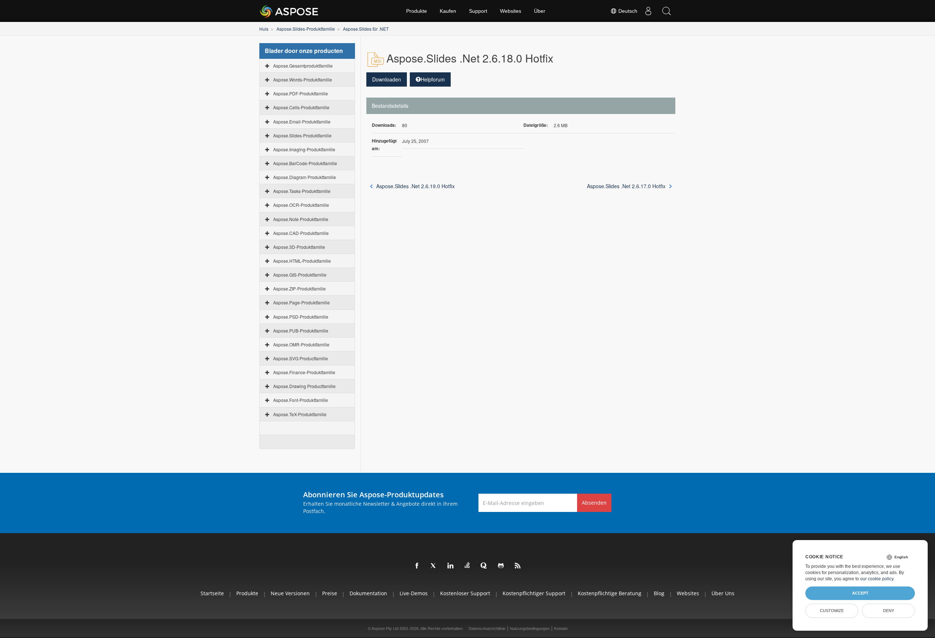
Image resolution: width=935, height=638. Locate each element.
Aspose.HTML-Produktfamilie (302, 261)
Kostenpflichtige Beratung (609, 593)
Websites (510, 11)
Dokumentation (368, 593)
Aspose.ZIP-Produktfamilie (299, 288)
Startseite (212, 593)
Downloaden (386, 79)
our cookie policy (876, 578)
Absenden (594, 502)
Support (478, 11)
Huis (263, 29)
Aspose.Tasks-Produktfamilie (302, 191)
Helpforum (433, 79)
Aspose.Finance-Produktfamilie (304, 372)
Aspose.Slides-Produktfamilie (305, 29)
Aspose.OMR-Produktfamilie (301, 344)
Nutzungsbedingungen (530, 628)
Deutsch (627, 11)
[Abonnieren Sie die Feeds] (518, 566)
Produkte (416, 11)
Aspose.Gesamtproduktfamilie (303, 65)
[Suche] (666, 11)
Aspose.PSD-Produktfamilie (300, 317)
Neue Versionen (290, 593)
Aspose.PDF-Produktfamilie (300, 93)
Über (539, 11)
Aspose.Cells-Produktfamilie (301, 107)
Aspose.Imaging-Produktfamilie (304, 149)
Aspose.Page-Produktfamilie (301, 302)
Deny (888, 610)
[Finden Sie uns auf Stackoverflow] (467, 565)
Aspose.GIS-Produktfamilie (300, 274)
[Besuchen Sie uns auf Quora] (484, 566)
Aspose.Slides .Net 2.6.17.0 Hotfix (626, 186)
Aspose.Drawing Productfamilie (304, 386)
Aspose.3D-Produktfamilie (299, 247)
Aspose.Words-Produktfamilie (302, 79)
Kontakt (561, 628)
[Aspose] (289, 11)
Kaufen (448, 11)
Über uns (722, 593)
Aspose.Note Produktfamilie (300, 219)
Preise (329, 593)
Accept (860, 593)
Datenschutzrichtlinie (487, 628)
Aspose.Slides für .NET (366, 29)
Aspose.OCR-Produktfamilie (301, 205)
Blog (659, 593)
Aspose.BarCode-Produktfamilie (305, 163)
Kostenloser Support (465, 593)
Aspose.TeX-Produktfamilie (300, 414)
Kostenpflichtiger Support (534, 593)
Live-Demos (414, 593)
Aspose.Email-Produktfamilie (302, 121)
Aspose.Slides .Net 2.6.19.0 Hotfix (415, 186)
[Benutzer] (648, 11)
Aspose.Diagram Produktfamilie (304, 177)
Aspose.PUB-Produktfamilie (300, 330)
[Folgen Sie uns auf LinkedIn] (450, 566)
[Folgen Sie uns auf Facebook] (417, 566)
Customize (832, 610)
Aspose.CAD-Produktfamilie (301, 233)
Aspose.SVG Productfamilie (300, 358)
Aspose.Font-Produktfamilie (300, 400)
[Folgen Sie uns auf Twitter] (434, 566)
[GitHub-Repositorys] (501, 566)
